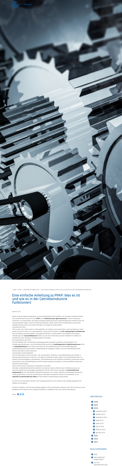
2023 (96, 436)
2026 (96, 402)
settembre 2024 (101, 417)
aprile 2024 (99, 423)
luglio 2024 (99, 420)
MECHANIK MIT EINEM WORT (31, 289)
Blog (95, 454)
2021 (96, 442)
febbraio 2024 (100, 429)
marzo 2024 (100, 426)
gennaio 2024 (100, 432)
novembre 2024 (101, 411)
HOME (14, 289)
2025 (96, 405)
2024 (96, 408)
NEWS (20, 289)
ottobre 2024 (100, 414)
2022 (96, 439)
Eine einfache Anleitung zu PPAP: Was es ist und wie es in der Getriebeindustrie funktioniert (66, 289)
